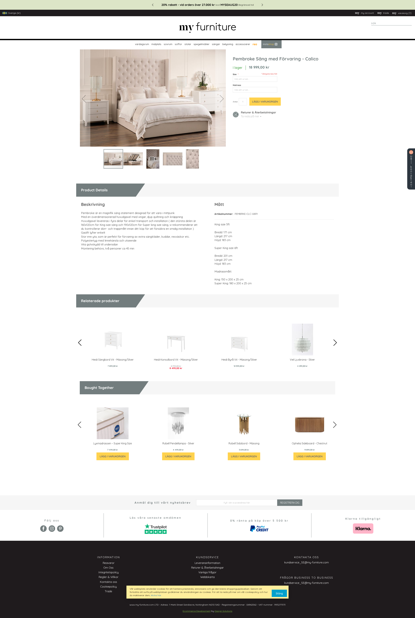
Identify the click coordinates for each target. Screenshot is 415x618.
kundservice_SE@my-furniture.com (306, 562)
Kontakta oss (108, 581)
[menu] (207, 44)
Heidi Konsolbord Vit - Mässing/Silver (176, 359)
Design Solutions (223, 611)
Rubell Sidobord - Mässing (244, 443)
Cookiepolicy (108, 586)
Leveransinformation (207, 563)
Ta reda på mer (250, 116)
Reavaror (108, 563)
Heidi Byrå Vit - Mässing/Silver (239, 359)
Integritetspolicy (108, 572)
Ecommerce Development (197, 611)
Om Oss (108, 567)
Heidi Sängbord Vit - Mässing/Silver (113, 359)
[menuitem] (141, 44)
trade (386, 13)
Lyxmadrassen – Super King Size (112, 443)
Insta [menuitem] (268, 44)
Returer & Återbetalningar (207, 567)
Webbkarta (207, 577)
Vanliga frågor (207, 572)
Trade (108, 591)
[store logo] (207, 27)
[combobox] (391, 23)
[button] (83, 98)
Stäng (279, 593)
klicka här (156, 595)
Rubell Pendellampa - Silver (178, 443)
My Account (367, 13)
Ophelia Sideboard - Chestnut (309, 443)
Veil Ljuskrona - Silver (302, 359)
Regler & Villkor (108, 577)
